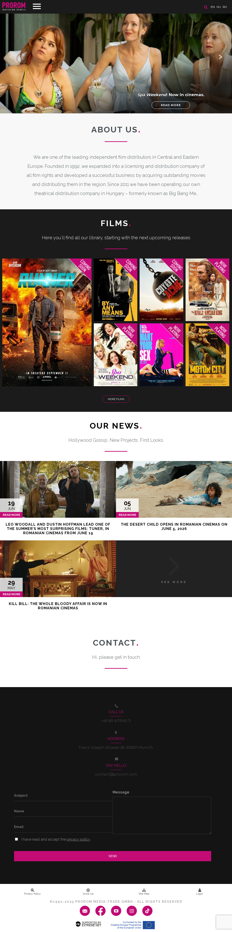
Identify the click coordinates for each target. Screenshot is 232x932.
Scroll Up (88, 893)
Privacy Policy (32, 893)
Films (116, 223)
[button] (220, 56)
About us (116, 129)
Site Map (143, 893)
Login (199, 893)
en (213, 7)
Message (121, 792)
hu (219, 7)
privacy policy (78, 839)
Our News (116, 425)
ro (225, 7)
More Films (116, 399)
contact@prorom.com (116, 774)
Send (113, 856)
